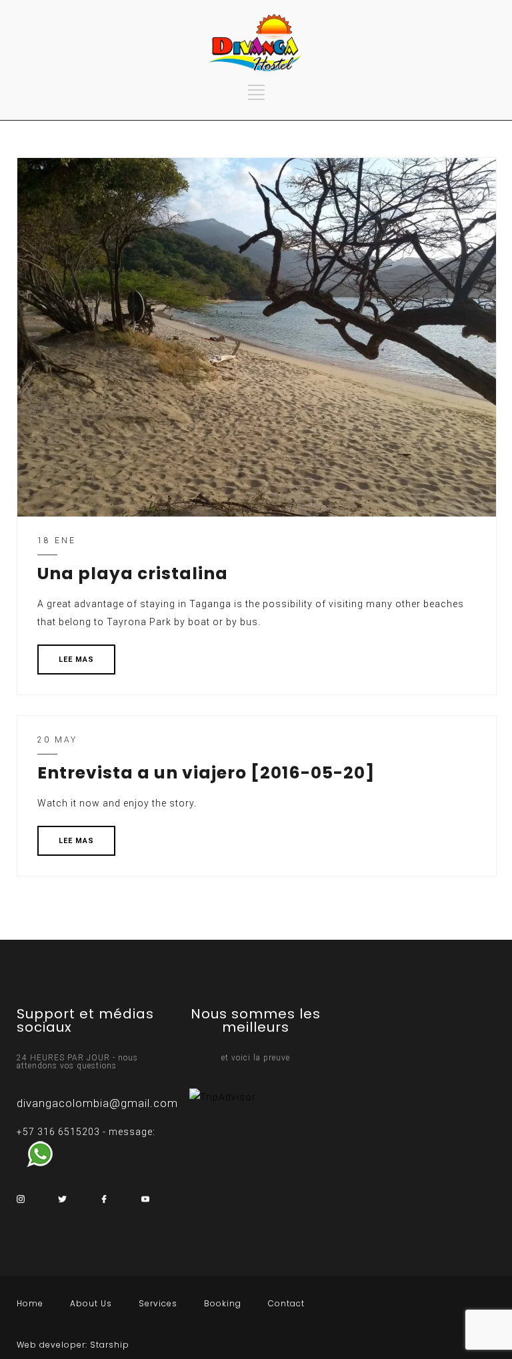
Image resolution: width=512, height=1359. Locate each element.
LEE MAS (76, 659)
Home (30, 1303)
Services (158, 1303)
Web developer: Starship (73, 1344)
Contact (286, 1303)
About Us (91, 1303)
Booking (222, 1303)
